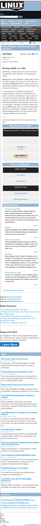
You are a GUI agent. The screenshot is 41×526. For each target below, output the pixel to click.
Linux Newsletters (16, 297)
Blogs (20, 21)
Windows (15, 374)
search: (2, 14)
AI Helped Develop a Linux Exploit (14, 468)
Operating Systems (8, 31)
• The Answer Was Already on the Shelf (13, 309)
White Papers (30, 21)
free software (23, 507)
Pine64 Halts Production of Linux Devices (17, 385)
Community (21, 499)
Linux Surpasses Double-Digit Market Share (18, 455)
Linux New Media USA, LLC (33, 525)
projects (9, 399)
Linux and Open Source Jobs (12, 299)
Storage (10, 386)
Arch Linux (3, 431)
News (3, 21)
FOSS (2, 361)
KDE (2, 399)
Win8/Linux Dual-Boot (12, 240)
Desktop (3, 457)
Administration (4, 416)
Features (11, 21)
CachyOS (8, 431)
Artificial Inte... (4, 446)
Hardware (11, 502)
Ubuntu (30, 505)
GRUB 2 (8, 227)
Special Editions (16, 23)
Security (13, 446)
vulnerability (14, 470)
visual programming (23, 40)
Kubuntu (6, 399)
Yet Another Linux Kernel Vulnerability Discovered (16, 480)
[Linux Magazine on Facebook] (30, 42)
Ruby (36, 38)
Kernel (9, 416)
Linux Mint (13, 416)
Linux (6, 361)
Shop (27, 23)
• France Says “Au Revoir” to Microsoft (13, 323)
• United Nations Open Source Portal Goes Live (16, 316)
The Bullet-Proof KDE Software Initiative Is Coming (18, 396)
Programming (7, 505)
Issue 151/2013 (8, 58)
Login (38, 42)
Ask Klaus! (8, 254)
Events (4, 503)
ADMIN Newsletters (17, 301)
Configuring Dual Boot (12, 209)
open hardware (4, 386)
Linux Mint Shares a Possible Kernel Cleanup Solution (19, 413)
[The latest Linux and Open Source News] (34, 42)
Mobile (26, 503)
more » (36, 225)
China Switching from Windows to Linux (17, 372)
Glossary (4, 524)
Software (21, 31)
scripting (5, 40)
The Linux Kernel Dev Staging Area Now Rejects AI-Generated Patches (20, 443)
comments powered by (12, 290)
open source (32, 507)
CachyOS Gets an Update (11, 429)
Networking (30, 31)
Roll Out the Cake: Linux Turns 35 (14, 359)
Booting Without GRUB (13, 272)
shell (11, 40)
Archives (4, 23)
